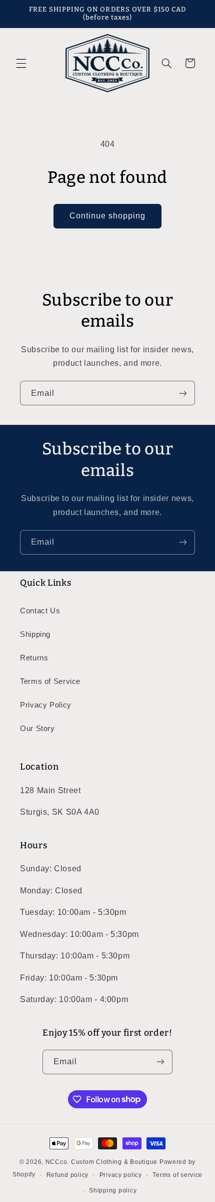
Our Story (37, 729)
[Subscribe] (183, 393)
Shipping (35, 634)
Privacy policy (121, 1175)
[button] (21, 63)
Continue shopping (108, 215)
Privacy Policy (46, 705)
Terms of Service (50, 681)
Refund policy (67, 1175)
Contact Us (40, 611)
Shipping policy (112, 1190)
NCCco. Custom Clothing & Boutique (102, 1162)
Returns (34, 658)
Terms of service (177, 1175)
